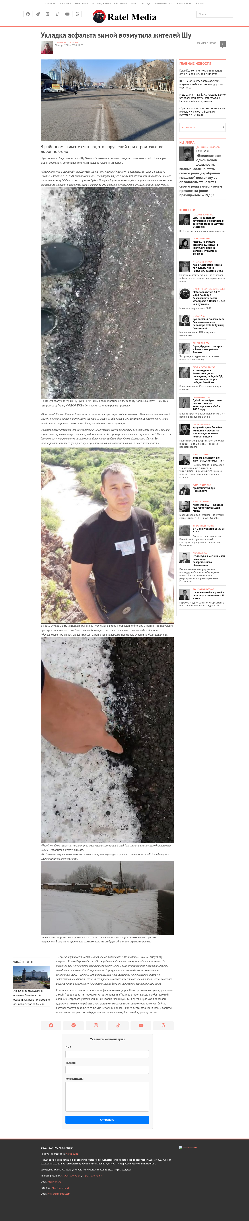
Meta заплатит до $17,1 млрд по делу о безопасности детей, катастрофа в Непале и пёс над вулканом (202, 98)
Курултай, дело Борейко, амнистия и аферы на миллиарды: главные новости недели (207, 432)
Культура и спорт (163, 3)
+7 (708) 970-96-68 (71, 1175)
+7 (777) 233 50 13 (59, 1187)
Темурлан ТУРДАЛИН (67, 42)
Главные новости (195, 63)
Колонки (187, 210)
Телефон (71, 1062)
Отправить (107, 1119)
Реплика (186, 142)
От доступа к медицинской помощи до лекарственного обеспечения (209, 560)
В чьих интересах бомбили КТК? (209, 530)
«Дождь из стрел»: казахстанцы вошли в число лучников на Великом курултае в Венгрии (202, 112)
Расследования (101, 3)
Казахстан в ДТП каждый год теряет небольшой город (208, 507)
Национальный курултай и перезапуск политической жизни (208, 595)
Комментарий (74, 1078)
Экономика (81, 3)
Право (134, 3)
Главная (50, 3)
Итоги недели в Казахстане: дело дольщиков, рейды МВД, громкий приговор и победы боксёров (208, 376)
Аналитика (121, 3)
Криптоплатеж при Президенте (204, 489)
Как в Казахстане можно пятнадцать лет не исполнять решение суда (200, 72)
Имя (68, 1046)
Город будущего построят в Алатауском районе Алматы (208, 349)
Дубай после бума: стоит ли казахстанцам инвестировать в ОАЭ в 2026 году (207, 405)
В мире (200, 3)
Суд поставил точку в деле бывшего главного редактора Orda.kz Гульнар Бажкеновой (209, 323)
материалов (72, 1153)
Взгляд (146, 3)
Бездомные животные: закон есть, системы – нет (208, 459)
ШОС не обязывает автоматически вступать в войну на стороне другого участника (201, 84)
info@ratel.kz (54, 1181)
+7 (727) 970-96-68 (92, 1175)
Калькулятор (184, 3)
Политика (65, 3)
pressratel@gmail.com (58, 1193)
